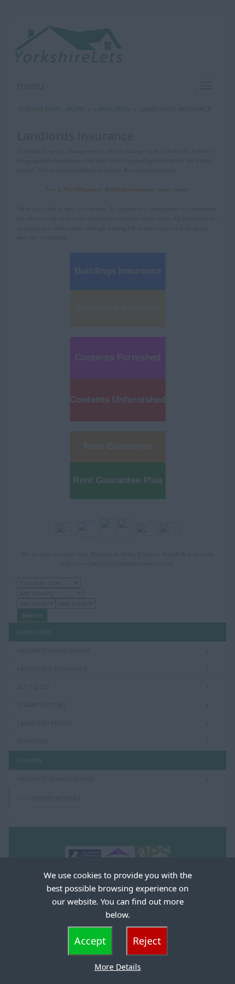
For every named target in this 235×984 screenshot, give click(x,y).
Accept (90, 940)
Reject (147, 940)
